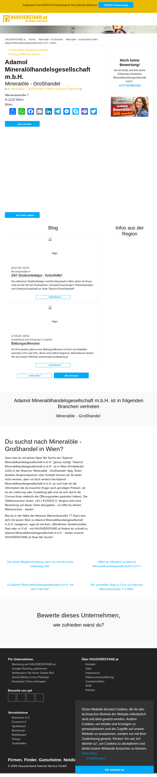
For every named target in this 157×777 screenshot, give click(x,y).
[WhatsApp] (21, 111)
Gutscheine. (50, 760)
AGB (88, 685)
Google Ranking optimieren (29, 668)
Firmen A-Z (19, 721)
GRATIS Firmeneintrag (116, 5)
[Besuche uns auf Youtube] (30, 697)
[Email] (39, 111)
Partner (90, 690)
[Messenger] (66, 111)
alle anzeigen (71, 375)
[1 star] (63, 635)
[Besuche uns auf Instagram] (21, 697)
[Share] (12, 111)
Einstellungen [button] (95, 758)
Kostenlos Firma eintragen (29, 681)
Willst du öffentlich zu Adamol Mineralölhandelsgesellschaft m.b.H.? (117, 564)
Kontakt (90, 664)
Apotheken (19, 726)
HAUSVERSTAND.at (15, 39)
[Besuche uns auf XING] (40, 697)
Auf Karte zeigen (24, 215)
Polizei (16, 739)
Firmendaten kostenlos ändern (28, 50)
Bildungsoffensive (25, 343)
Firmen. (15, 760)
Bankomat (18, 730)
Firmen (32, 39)
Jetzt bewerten (130, 85)
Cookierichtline (94, 681)
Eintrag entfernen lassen (24, 54)
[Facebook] (30, 111)
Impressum (92, 672)
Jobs (88, 668)
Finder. (30, 760)
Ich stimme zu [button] (114, 769)
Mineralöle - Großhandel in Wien (82, 39)
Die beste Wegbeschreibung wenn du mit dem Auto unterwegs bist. (40, 564)
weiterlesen (54, 297)
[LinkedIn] (48, 111)
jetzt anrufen (24, 124)
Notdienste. (74, 760)
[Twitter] (93, 111)
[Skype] (75, 111)
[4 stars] (86, 635)
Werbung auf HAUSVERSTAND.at (34, 664)
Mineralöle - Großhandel (51, 39)
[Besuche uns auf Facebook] (12, 697)
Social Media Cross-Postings (30, 677)
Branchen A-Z (21, 717)
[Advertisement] (53, 146)
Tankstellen (19, 743)
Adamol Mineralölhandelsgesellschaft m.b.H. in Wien (30, 43)
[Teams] (84, 111)
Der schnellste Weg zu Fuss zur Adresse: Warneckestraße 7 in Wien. (117, 587)
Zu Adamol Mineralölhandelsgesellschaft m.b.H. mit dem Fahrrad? (40, 587)
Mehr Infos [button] (89, 753)
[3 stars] (78, 635)
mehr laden (35, 375)
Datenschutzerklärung (99, 677)
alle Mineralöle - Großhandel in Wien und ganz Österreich (43, 88)
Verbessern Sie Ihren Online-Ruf (33, 672)
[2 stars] (71, 635)
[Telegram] (57, 111)
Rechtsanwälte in (20, 271)
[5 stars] (93, 635)
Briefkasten (19, 734)
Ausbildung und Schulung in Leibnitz (31, 339)
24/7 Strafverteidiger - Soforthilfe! (36, 275)
